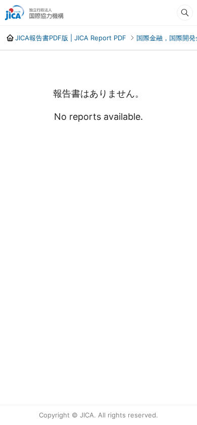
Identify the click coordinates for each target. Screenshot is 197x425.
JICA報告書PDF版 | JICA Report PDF (70, 38)
